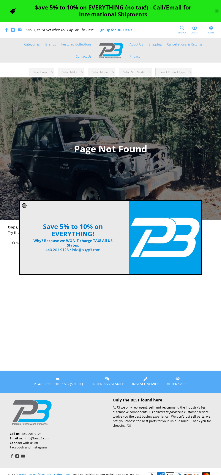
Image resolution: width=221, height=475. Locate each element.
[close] (24, 205)
